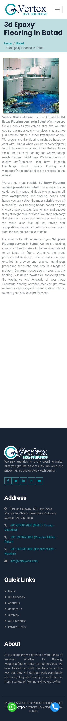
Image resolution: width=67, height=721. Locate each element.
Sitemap (13, 615)
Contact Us (15, 609)
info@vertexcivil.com (24, 561)
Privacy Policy (17, 627)
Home (8, 43)
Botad (20, 43)
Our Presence (17, 621)
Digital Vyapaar (18, 707)
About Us (14, 603)
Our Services (16, 597)
